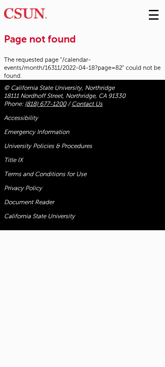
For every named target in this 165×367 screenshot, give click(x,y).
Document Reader (29, 202)
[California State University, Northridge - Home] (25, 15)
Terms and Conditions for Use (45, 174)
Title (13, 160)
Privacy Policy (23, 188)
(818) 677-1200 (45, 104)
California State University (39, 216)
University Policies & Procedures (48, 146)
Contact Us (87, 104)
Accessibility (21, 118)
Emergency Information (36, 132)
